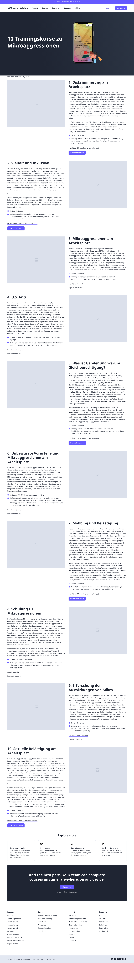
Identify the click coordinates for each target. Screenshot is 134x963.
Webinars (102, 919)
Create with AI (12, 928)
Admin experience (14, 919)
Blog (101, 915)
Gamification (42, 931)
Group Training (13, 934)
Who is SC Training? (45, 919)
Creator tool (11, 931)
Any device (42, 925)
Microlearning (43, 922)
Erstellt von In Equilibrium (78, 735)
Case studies (103, 922)
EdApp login (73, 934)
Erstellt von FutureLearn (16, 350)
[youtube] (115, 959)
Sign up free (67, 887)
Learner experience (14, 937)
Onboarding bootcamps (78, 919)
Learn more (74, 2)
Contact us (73, 941)
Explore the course (77, 153)
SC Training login (75, 931)
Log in (108, 8)
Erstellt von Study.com (15, 510)
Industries (103, 925)
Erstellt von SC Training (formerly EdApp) (84, 148)
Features (10, 915)
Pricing (77, 8)
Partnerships (73, 928)
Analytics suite (12, 922)
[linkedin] (112, 959)
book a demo (63, 892)
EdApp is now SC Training (47, 915)
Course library (12, 925)
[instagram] (125, 959)
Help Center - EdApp (76, 925)
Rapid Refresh (12, 944)
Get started (73, 915)
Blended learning (44, 928)
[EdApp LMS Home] (12, 8)
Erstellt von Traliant (76, 284)
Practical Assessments (15, 941)
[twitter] (118, 959)
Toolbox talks (104, 931)
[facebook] (121, 959)
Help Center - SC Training (78, 922)
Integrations (103, 928)
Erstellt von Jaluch (14, 672)
